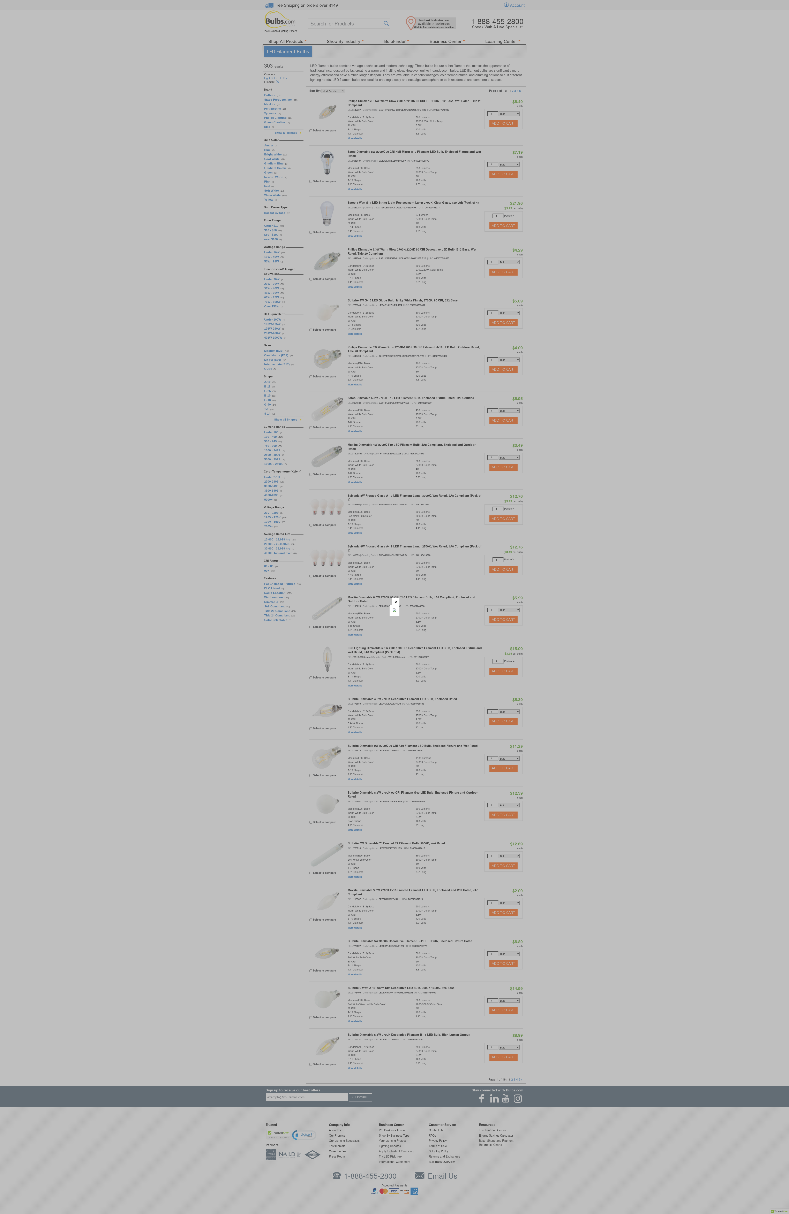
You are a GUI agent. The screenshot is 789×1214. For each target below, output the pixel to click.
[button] (395, 601)
